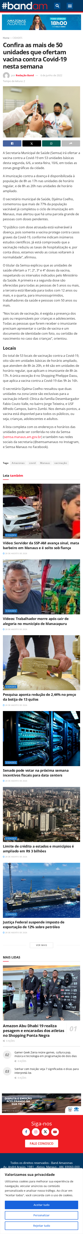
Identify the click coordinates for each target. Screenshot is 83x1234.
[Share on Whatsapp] (51, 143)
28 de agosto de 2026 (16, 553)
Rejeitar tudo (41, 1225)
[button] (57, 6)
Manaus (45, 463)
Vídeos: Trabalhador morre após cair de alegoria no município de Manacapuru (36, 621)
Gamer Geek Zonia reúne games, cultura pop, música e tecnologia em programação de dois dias (45, 1054)
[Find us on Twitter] (45, 1132)
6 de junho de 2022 (51, 75)
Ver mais (41, 945)
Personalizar (41, 1215)
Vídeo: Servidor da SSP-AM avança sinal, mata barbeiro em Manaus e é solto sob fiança (41, 545)
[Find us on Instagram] (36, 1132)
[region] (41, 1201)
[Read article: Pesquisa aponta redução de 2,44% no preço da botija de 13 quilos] (41, 662)
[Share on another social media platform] (71, 143)
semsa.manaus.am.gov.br (22, 437)
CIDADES (17, 37)
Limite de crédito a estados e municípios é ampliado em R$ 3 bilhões (38, 848)
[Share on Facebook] (12, 143)
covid (32, 463)
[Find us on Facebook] (26, 1132)
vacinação (60, 463)
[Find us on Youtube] (55, 1132)
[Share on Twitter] (31, 143)
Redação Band (25, 75)
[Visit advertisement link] (41, 22)
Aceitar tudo (41, 1205)
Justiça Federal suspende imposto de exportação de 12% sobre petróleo (33, 924)
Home (6, 37)
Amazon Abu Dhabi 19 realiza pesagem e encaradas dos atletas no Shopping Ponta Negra (33, 1030)
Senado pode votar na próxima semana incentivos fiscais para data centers (36, 772)
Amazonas (18, 463)
